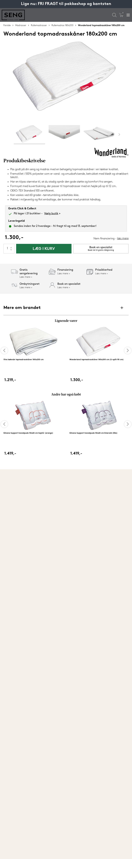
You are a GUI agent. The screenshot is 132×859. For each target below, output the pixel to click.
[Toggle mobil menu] (128, 15)
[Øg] (11, 246)
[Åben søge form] (114, 15)
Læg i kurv (44, 249)
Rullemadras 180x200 (62, 25)
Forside (7, 25)
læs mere (123, 238)
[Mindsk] (11, 251)
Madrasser (20, 25)
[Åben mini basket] (121, 15)
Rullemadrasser (39, 25)
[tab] (29, 134)
